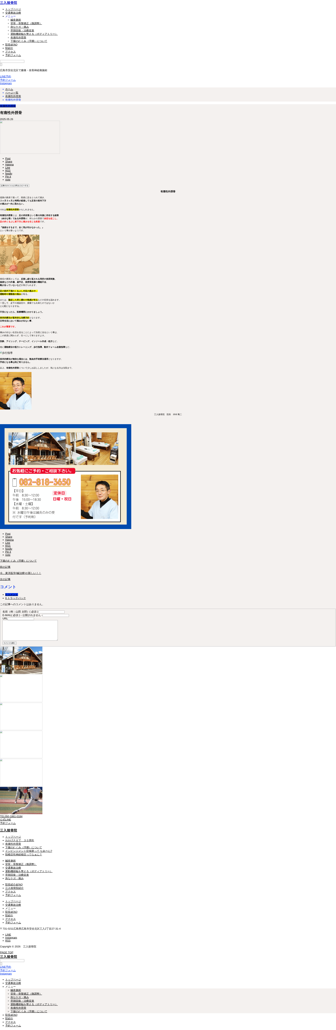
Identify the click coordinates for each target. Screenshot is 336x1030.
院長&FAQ (11, 44)
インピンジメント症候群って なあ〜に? (28, 851)
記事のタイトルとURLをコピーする (14, 186)
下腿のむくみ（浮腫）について (28, 41)
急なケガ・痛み (19, 26)
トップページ (13, 9)
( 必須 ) (20, 611)
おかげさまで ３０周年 (19, 840)
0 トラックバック (15, 598)
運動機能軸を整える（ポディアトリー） (34, 34)
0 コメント (11, 594)
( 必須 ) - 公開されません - (22, 615)
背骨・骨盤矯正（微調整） (26, 23)
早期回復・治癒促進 (22, 30)
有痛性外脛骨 (18, 37)
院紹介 (9, 48)
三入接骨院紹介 (14, 888)
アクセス (10, 51)
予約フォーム (13, 55)
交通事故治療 (13, 12)
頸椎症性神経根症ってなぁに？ (23, 854)
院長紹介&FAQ (14, 884)
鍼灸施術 (15, 19)
